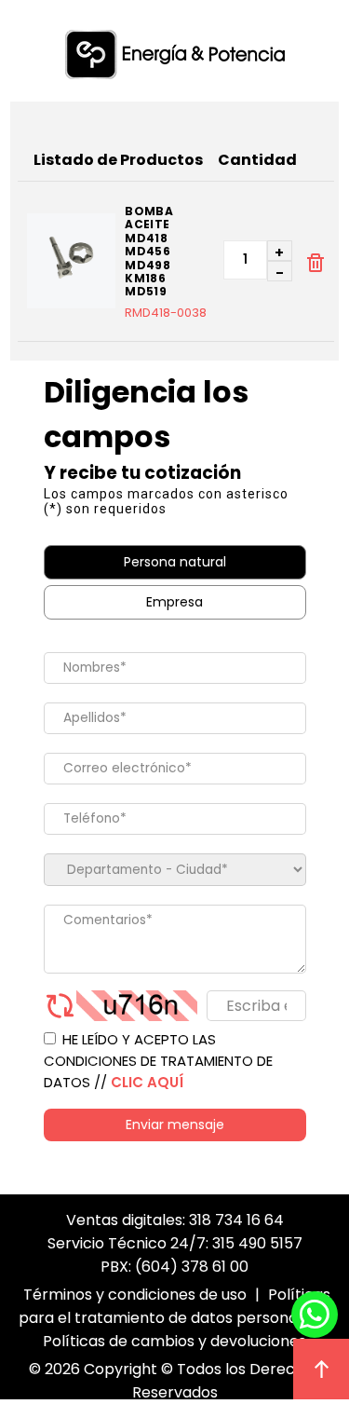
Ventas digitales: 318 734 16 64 (175, 1220)
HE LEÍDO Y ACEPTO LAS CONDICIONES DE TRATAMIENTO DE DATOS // (158, 1060)
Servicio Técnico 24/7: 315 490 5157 (174, 1243)
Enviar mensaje (175, 1124)
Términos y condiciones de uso (135, 1294)
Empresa (174, 602)
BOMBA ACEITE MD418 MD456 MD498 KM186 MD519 (149, 252)
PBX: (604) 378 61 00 (174, 1266)
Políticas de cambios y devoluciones (174, 1341)
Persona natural (175, 561)
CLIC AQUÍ (147, 1082)
